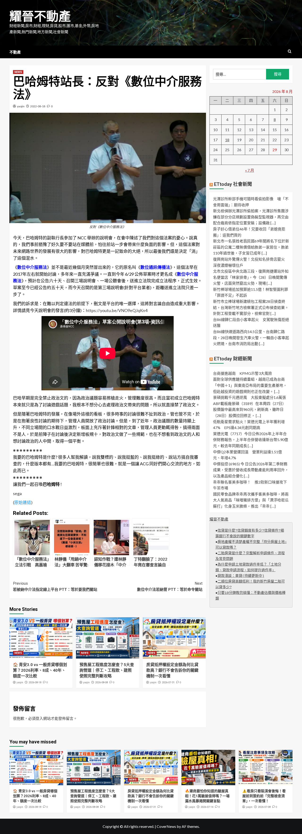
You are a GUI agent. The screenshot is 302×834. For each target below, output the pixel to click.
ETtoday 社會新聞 (233, 184)
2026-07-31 (168, 682)
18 (227, 140)
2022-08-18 (37, 106)
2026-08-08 (101, 682)
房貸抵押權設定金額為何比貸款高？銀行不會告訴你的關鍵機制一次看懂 (172, 670)
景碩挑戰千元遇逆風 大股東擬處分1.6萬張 (249, 397)
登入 (39, 718)
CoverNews (166, 826)
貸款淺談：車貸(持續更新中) (241, 576)
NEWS (18, 72)
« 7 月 (249, 170)
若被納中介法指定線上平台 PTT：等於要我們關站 (55, 586)
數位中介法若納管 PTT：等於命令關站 (169, 586)
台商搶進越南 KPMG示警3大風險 (242, 373)
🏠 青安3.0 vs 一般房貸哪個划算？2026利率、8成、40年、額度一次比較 (40, 670)
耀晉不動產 (40, 16)
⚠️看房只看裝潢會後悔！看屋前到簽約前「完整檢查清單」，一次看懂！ (264, 796)
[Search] (290, 51)
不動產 (15, 52)
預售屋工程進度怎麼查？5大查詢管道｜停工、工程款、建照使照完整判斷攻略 (107, 670)
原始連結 (22, 502)
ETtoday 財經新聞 (233, 359)
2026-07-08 (264, 807)
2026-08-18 (35, 682)
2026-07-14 (207, 807)
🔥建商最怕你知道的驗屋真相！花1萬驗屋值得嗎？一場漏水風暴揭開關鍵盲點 (207, 796)
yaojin (21, 106)
